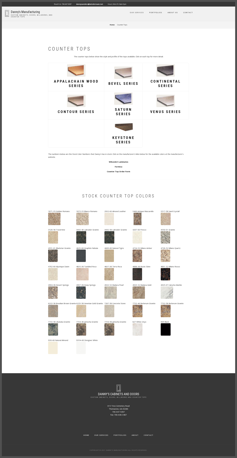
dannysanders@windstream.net (89, 4)
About (135, 435)
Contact (188, 12)
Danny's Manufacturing (25, 12)
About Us (173, 12)
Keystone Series (123, 139)
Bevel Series (123, 83)
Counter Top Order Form (118, 171)
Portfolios (155, 12)
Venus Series (165, 112)
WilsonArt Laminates (118, 162)
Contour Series (76, 112)
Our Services (137, 12)
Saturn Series (123, 111)
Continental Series (166, 83)
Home (86, 435)
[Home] (7, 13)
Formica (118, 166)
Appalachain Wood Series (76, 83)
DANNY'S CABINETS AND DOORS (118, 394)
